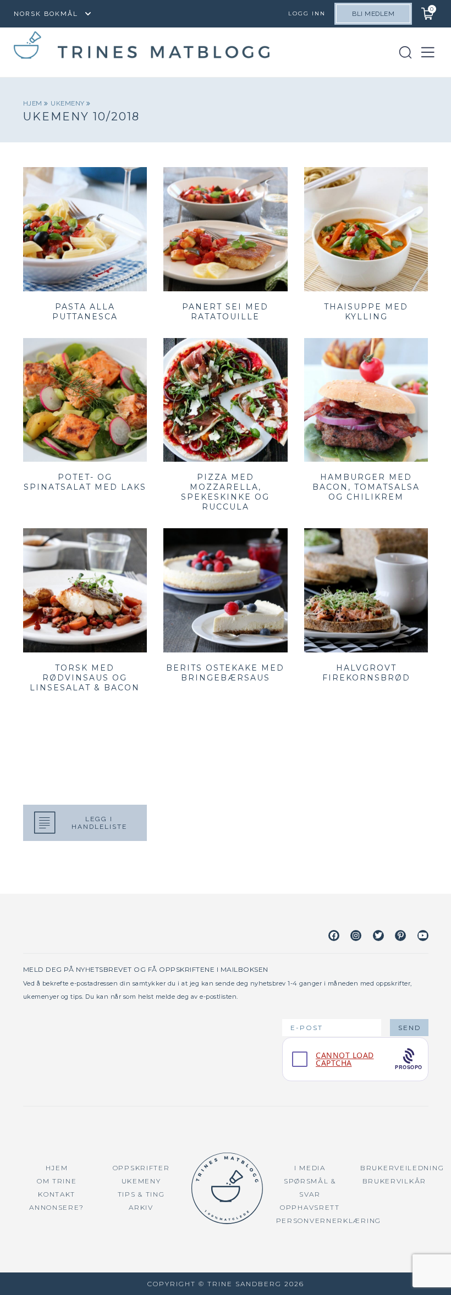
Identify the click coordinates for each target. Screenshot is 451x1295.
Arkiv (141, 1207)
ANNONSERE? (56, 1207)
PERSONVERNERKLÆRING (328, 1220)
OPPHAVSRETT (310, 1207)
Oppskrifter (141, 1168)
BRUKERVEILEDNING (402, 1168)
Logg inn (307, 13)
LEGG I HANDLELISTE (99, 823)
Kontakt (56, 1194)
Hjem (34, 103)
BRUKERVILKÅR (394, 1181)
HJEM (57, 1168)
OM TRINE (57, 1181)
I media (310, 1168)
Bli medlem (373, 14)
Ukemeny (68, 103)
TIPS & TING (141, 1194)
